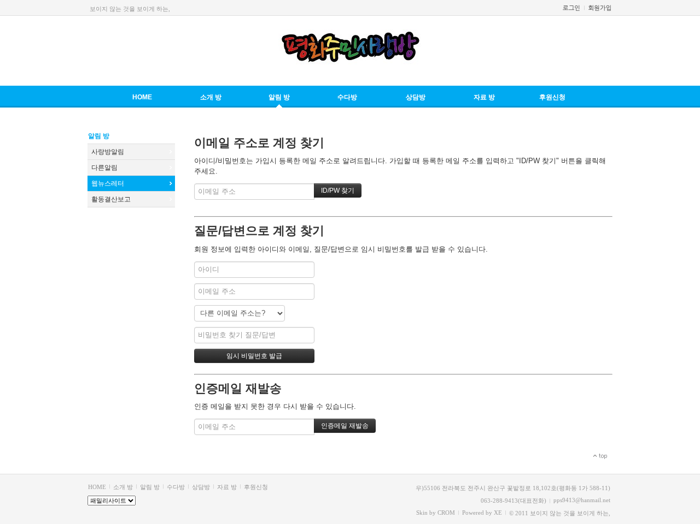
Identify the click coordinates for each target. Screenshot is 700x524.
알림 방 (279, 97)
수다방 (347, 97)
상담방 (415, 97)
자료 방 (484, 97)
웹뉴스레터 (107, 183)
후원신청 (552, 97)
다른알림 (104, 167)
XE (498, 512)
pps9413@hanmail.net (581, 500)
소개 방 (210, 97)
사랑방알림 (107, 152)
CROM (446, 512)
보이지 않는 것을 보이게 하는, (130, 8)
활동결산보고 (111, 199)
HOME (142, 97)
